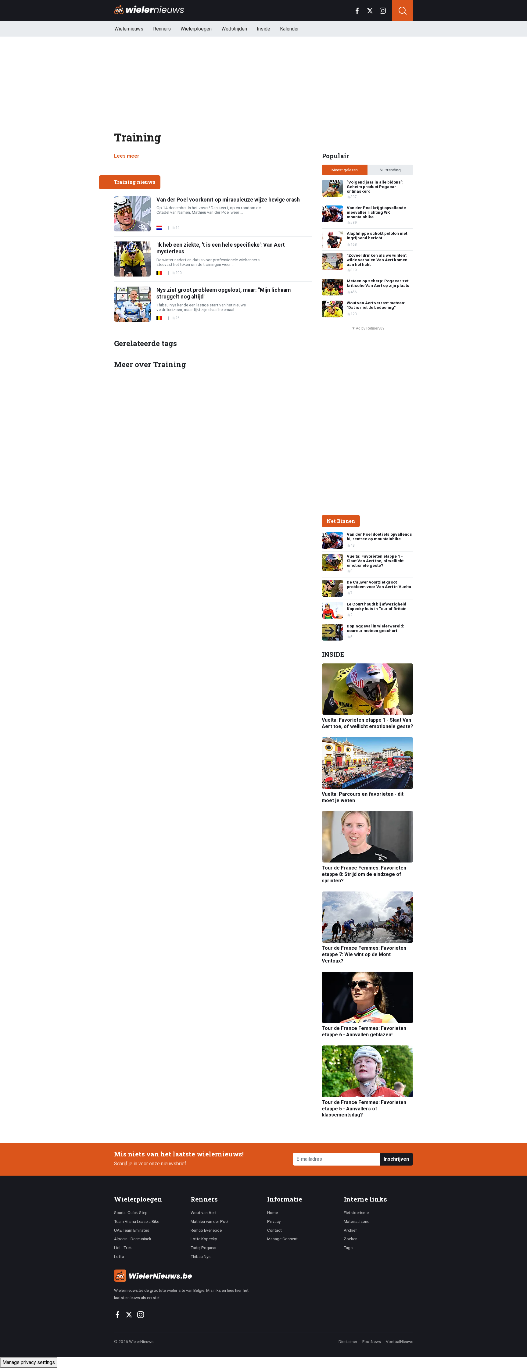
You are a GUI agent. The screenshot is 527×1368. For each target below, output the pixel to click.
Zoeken (350, 1238)
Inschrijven (396, 1159)
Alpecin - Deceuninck (132, 1238)
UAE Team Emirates (131, 1230)
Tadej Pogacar (204, 1247)
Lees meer (126, 156)
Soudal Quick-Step (131, 1212)
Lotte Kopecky (204, 1238)
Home (272, 1212)
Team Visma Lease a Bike (136, 1221)
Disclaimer (348, 1341)
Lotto (119, 1256)
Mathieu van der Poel (209, 1221)
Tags (348, 1247)
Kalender (289, 29)
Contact (274, 1230)
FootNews (371, 1341)
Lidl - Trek (123, 1247)
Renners (162, 29)
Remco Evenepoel (207, 1230)
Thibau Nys (200, 1256)
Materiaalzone (356, 1221)
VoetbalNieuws (399, 1341)
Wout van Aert (204, 1212)
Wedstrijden (234, 29)
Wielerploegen (196, 29)
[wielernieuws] (187, 1276)
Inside (263, 29)
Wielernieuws (128, 29)
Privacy (274, 1221)
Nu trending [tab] (390, 169)
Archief (350, 1230)
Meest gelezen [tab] (345, 169)
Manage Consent (282, 1238)
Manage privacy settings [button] (28, 1362)
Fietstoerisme (356, 1212)
